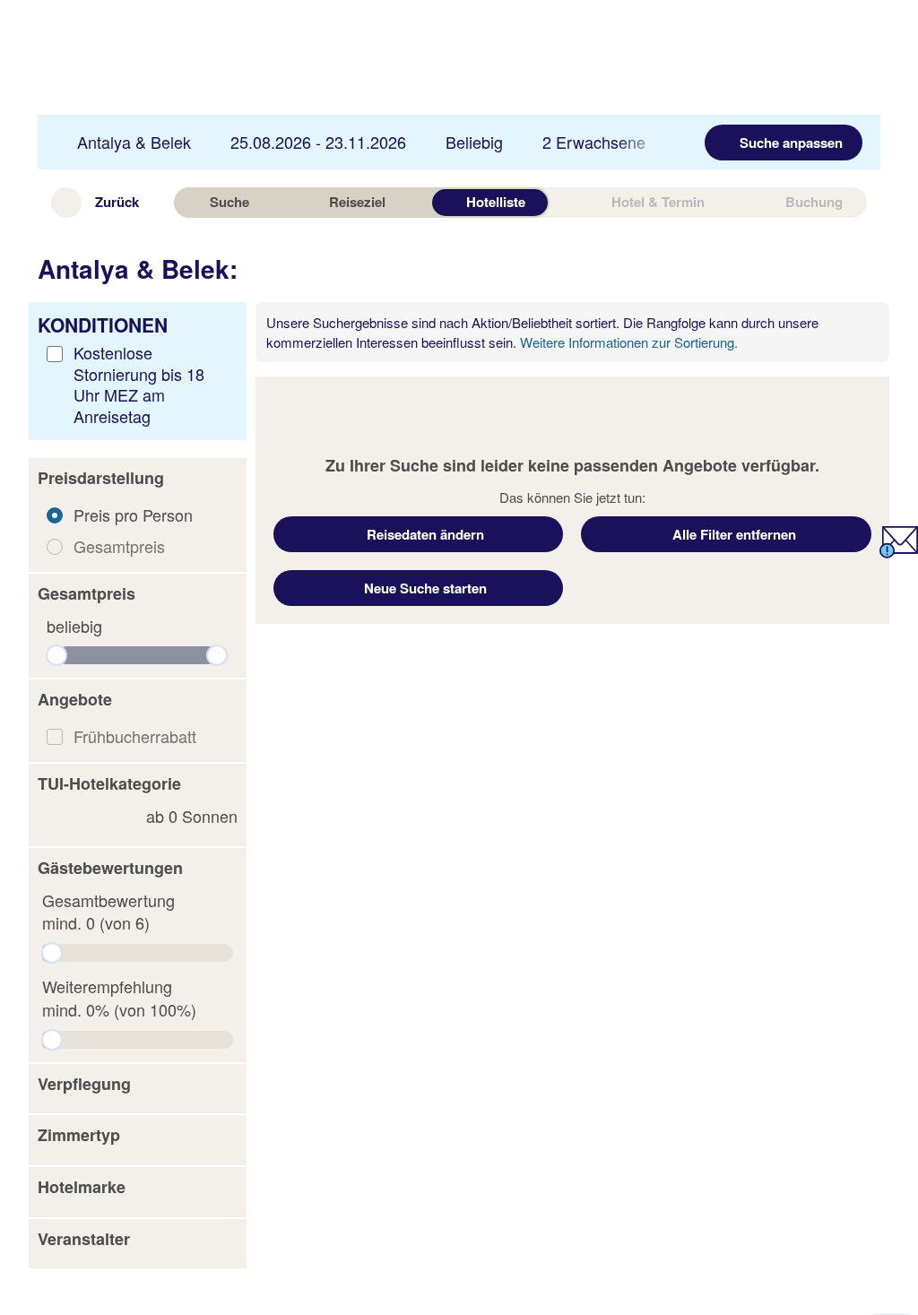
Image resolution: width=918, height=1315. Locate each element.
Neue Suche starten (425, 588)
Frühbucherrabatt (135, 736)
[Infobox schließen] (869, 327)
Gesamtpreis (119, 546)
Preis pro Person (133, 514)
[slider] (56, 655)
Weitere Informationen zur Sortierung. (629, 342)
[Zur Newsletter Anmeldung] (898, 551)
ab (192, 816)
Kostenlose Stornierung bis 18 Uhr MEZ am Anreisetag (139, 384)
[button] (138, 478)
